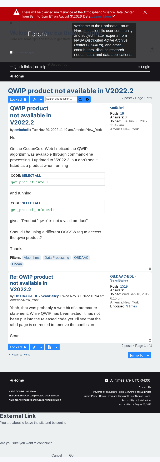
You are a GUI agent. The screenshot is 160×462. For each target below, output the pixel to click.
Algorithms (32, 257)
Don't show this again (23, 52)
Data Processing (57, 257)
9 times (131, 306)
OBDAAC (81, 257)
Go (71, 455)
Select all (31, 175)
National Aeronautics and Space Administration (35, 400)
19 (122, 113)
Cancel (56, 455)
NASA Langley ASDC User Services (41, 395)
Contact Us (145, 387)
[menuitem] (143, 67)
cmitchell (117, 107)
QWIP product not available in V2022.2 (71, 91)
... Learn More (101, 16)
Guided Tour (59, 64)
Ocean (17, 264)
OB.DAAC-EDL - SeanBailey (123, 278)
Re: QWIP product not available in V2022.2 (31, 283)
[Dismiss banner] (145, 12)
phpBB (109, 392)
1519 (124, 286)
